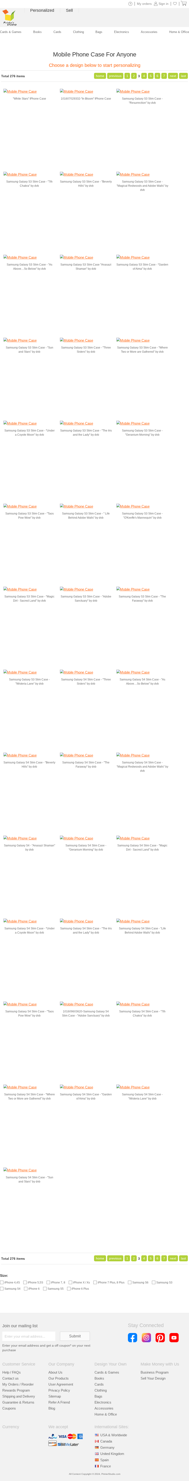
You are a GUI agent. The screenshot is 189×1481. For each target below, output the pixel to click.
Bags (98, 1396)
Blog (51, 1408)
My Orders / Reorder (18, 1384)
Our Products (58, 1378)
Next (173, 76)
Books (99, 1378)
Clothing (100, 1390)
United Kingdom (112, 1454)
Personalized (42, 10)
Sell (69, 10)
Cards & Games (106, 1372)
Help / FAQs (11, 1372)
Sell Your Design (153, 1378)
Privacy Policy (59, 1390)
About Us (55, 1372)
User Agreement (60, 1384)
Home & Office (105, 1414)
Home (100, 76)
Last (183, 76)
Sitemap (54, 1396)
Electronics (102, 1402)
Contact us (10, 1378)
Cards (99, 1384)
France (105, 1466)
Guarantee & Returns (18, 1402)
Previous (115, 76)
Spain (104, 1460)
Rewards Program (16, 1390)
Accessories (103, 1408)
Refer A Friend (59, 1402)
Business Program (155, 1372)
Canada (106, 1441)
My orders (144, 4)
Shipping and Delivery (18, 1396)
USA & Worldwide (113, 1435)
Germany (107, 1447)
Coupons (9, 1408)
